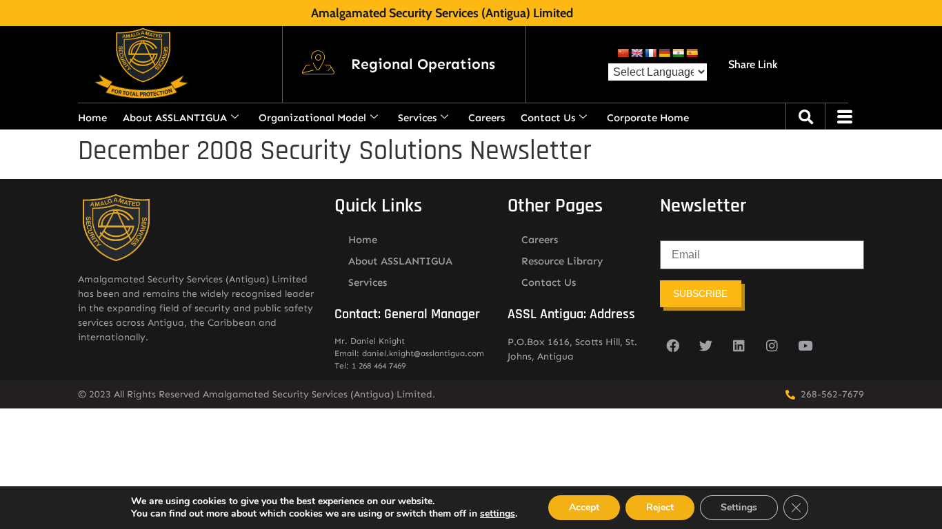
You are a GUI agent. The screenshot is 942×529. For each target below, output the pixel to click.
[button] (423, 64)
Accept (584, 507)
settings (497, 514)
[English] (636, 53)
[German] (664, 53)
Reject (660, 507)
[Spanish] (691, 53)
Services (417, 118)
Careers (486, 118)
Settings (739, 507)
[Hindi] (678, 53)
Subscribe (700, 293)
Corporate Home (648, 118)
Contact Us (548, 118)
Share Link (752, 64)
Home (92, 118)
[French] (650, 53)
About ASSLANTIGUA (175, 118)
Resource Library (562, 261)
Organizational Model (312, 118)
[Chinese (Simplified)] (623, 53)
